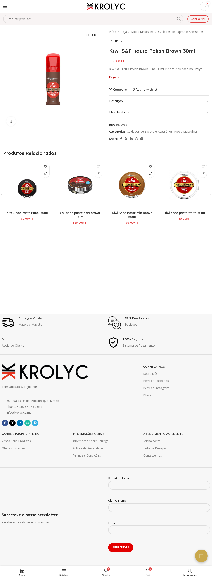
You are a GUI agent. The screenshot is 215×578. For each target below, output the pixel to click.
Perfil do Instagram (156, 388)
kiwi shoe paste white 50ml (184, 213)
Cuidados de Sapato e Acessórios (181, 32)
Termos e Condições (86, 455)
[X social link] (126, 139)
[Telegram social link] (141, 139)
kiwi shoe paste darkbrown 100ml (80, 215)
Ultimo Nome (117, 501)
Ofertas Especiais (13, 448)
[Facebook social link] (120, 139)
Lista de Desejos (154, 448)
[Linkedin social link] (131, 139)
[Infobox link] (53, 322)
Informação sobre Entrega (90, 441)
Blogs (147, 395)
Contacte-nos (152, 455)
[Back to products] (116, 40)
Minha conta (151, 441)
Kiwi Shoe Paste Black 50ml (27, 213)
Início (112, 32)
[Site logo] (106, 6)
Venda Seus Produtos (16, 441)
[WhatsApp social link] (136, 139)
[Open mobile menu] (5, 6)
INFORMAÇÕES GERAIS (88, 434)
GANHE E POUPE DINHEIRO (20, 434)
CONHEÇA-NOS (154, 366)
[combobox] (93, 19)
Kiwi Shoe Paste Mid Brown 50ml (132, 215)
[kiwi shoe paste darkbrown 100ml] (80, 185)
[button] (45, 174)
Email (111, 523)
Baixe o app (198, 19)
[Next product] (121, 40)
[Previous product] (111, 40)
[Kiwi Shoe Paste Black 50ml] (27, 185)
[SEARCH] (178, 19)
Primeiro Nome (118, 478)
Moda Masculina (142, 32)
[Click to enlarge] (11, 121)
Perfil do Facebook (156, 381)
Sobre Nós (150, 374)
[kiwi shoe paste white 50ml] (184, 185)
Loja (124, 32)
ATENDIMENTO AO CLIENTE (163, 434)
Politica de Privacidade (87, 448)
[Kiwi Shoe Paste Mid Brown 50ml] (132, 185)
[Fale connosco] (201, 556)
